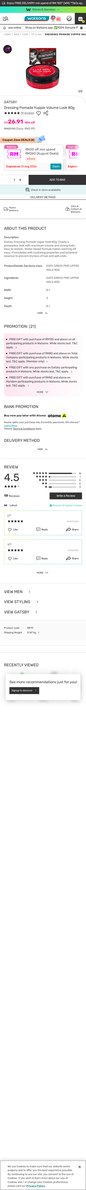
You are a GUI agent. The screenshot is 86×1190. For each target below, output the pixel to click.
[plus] (20, 180)
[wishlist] (39, 113)
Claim (55, 166)
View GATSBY (17, 612)
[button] (80, 18)
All (5, 505)
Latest (13, 505)
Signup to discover (22, 690)
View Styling (17, 602)
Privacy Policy (35, 1185)
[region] (43, 1175)
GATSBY (10, 102)
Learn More (10, 425)
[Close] (79, 1166)
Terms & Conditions (24, 428)
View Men (14, 592)
